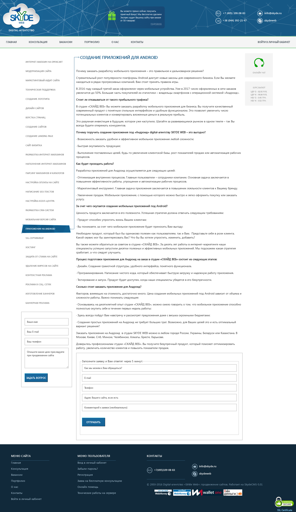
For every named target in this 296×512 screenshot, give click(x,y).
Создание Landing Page (39, 135)
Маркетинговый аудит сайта (43, 80)
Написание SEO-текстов (40, 191)
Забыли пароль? (88, 468)
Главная (11, 42)
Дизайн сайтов (35, 108)
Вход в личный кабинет (92, 462)
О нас (115, 42)
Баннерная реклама (37, 302)
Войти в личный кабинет (274, 42)
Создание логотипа (38, 98)
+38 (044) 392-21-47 (235, 20)
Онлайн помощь (88, 486)
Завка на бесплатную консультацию (100, 480)
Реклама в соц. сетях (38, 284)
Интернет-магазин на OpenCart (44, 61)
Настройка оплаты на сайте (42, 182)
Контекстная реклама (39, 275)
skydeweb (270, 20)
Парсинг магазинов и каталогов (45, 173)
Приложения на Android (40, 228)
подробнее (156, 24)
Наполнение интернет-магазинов (46, 163)
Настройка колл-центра (40, 200)
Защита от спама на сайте (41, 256)
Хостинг (30, 247)
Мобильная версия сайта (41, 219)
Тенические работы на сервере (97, 492)
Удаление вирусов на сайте (42, 265)
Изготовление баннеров (40, 293)
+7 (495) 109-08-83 (234, 13)
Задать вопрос (36, 377)
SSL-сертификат (35, 237)
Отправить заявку (93, 423)
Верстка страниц (36, 117)
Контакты (137, 42)
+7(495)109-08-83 (164, 469)
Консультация (38, 42)
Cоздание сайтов (36, 126)
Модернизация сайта (38, 71)
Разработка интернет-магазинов (45, 154)
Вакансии (65, 42)
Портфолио (91, 42)
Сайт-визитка (34, 145)
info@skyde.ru (273, 13)
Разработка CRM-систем (40, 210)
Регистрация (85, 474)
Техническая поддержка (40, 89)
